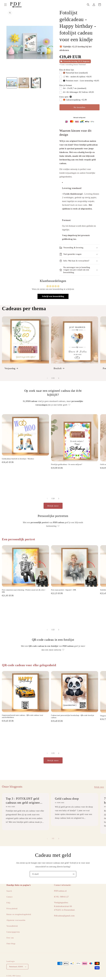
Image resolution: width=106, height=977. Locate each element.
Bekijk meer (53, 506)
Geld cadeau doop (67, 798)
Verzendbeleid (12, 926)
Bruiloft (58, 368)
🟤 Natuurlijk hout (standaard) (75, 73)
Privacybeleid (11, 909)
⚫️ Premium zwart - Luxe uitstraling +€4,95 (81, 81)
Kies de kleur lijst (66, 70)
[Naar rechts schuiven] (59, 378)
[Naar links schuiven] (47, 378)
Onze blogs (10, 944)
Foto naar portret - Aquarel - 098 (63, 590)
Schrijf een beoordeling (53, 296)
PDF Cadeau (17, 975)
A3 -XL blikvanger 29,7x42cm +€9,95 (78, 92)
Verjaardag (10, 368)
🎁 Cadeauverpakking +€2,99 (75, 100)
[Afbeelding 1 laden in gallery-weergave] (11, 83)
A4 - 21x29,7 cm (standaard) (74, 88)
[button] (5, 4)
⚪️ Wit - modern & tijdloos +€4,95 (77, 77)
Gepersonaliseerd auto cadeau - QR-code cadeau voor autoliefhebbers (22, 716)
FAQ (8, 903)
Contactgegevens (13, 932)
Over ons (10, 938)
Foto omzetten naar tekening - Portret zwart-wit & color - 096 (24, 591)
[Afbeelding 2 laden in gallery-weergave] (23, 83)
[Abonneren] (73, 874)
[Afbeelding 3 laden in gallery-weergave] (35, 83)
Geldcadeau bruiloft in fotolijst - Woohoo (18, 459)
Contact (9, 897)
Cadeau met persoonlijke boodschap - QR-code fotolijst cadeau (72, 716)
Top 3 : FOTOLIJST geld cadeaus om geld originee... (24, 800)
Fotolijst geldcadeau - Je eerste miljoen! (66, 464)
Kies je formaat (65, 85)
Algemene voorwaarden (15, 920)
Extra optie (64, 97)
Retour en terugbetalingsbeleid (18, 914)
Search (9, 891)
